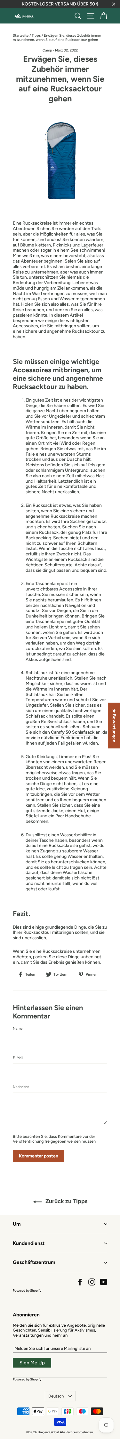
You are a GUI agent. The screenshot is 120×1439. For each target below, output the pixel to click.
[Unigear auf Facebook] (80, 1282)
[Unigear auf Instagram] (91, 1282)
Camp (47, 50)
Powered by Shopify (27, 1290)
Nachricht (21, 1087)
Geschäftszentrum (34, 1262)
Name (17, 1028)
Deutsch (56, 1396)
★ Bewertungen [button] (114, 725)
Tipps (36, 35)
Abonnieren (26, 1315)
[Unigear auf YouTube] (103, 1282)
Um (17, 1224)
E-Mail (18, 1058)
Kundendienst (28, 1243)
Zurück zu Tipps (65, 1201)
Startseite (20, 35)
